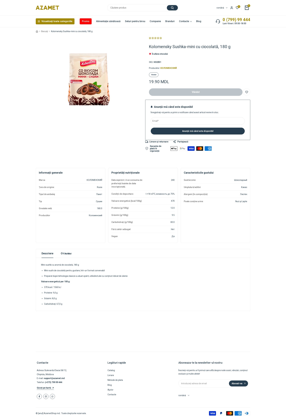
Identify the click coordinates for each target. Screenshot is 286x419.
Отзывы (66, 253)
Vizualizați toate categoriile (56, 21)
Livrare (111, 375)
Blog (110, 385)
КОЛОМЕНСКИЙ (168, 68)
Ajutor (110, 390)
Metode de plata (115, 380)
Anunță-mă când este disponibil (197, 131)
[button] (155, 38)
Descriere (47, 253)
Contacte (112, 394)
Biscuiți (44, 31)
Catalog (111, 370)
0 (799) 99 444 (236, 20)
